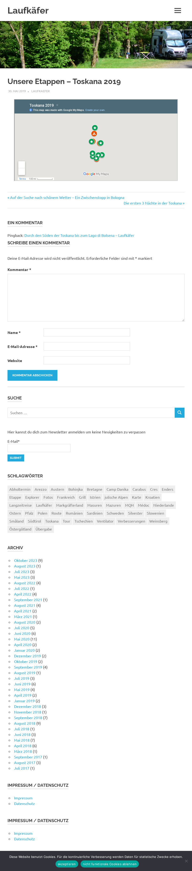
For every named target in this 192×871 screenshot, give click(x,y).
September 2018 (28, 717)
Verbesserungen (131, 521)
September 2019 (28, 667)
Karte (136, 497)
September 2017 (28, 756)
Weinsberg (158, 521)
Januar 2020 (24, 650)
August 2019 (24, 672)
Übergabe (44, 529)
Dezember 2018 (27, 706)
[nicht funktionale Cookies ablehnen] (186, 861)
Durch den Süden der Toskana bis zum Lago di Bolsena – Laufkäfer (79, 235)
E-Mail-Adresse (22, 346)
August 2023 (24, 566)
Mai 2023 (22, 577)
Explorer (32, 497)
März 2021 (23, 616)
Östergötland (20, 529)
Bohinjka (75, 489)
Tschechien (83, 521)
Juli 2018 (21, 728)
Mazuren (113, 505)
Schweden (115, 513)
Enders (167, 489)
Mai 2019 (22, 689)
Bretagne (94, 489)
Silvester (135, 513)
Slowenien (155, 513)
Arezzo (41, 489)
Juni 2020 (22, 633)
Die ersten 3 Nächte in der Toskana (153, 203)
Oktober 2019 (25, 661)
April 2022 (22, 594)
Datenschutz (24, 803)
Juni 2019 (22, 683)
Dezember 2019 (27, 655)
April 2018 (22, 745)
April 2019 (22, 695)
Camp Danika (117, 489)
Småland (16, 521)
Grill (82, 497)
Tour (66, 521)
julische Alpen (116, 497)
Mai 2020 (22, 639)
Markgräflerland (69, 505)
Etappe (15, 497)
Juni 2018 (22, 734)
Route (57, 513)
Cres (154, 489)
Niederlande (163, 505)
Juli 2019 (21, 678)
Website (14, 360)
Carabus (139, 489)
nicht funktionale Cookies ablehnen (110, 864)
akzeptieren (67, 864)
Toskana (52, 521)
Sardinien (95, 513)
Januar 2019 (24, 700)
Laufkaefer (40, 91)
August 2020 (24, 622)
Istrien (95, 497)
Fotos (48, 497)
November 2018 (27, 712)
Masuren (94, 505)
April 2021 (22, 610)
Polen (42, 513)
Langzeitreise (20, 505)
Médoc (143, 505)
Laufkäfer (28, 10)
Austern (57, 489)
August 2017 (24, 762)
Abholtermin (19, 489)
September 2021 (28, 599)
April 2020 (22, 644)
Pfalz (29, 513)
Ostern (15, 513)
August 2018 (24, 723)
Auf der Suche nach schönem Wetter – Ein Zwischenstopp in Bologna (67, 197)
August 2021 (24, 605)
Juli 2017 (21, 768)
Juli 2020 (21, 627)
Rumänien (74, 513)
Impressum (23, 797)
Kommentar (19, 269)
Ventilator (105, 521)
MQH (129, 505)
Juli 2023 (21, 571)
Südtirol (34, 521)
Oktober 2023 (25, 560)
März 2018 (23, 751)
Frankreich (66, 497)
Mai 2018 (22, 740)
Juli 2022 (21, 588)
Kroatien (152, 497)
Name (14, 332)
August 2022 (24, 582)
